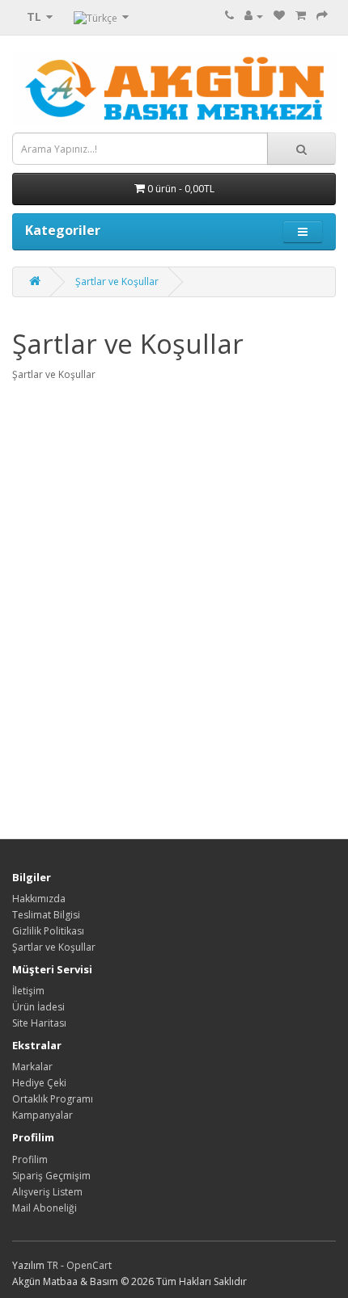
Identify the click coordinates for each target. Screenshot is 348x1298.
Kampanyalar (42, 1115)
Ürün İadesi (38, 1007)
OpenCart (89, 1265)
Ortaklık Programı (52, 1099)
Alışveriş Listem (47, 1192)
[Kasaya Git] (322, 16)
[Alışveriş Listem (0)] (279, 16)
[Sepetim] (300, 16)
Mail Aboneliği (44, 1208)
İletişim (28, 991)
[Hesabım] (253, 16)
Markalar (32, 1066)
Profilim (30, 1159)
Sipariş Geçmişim (51, 1175)
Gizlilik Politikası (48, 931)
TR (54, 1265)
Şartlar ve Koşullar (117, 281)
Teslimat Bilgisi (46, 915)
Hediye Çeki (39, 1083)
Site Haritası (39, 1023)
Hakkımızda (39, 898)
